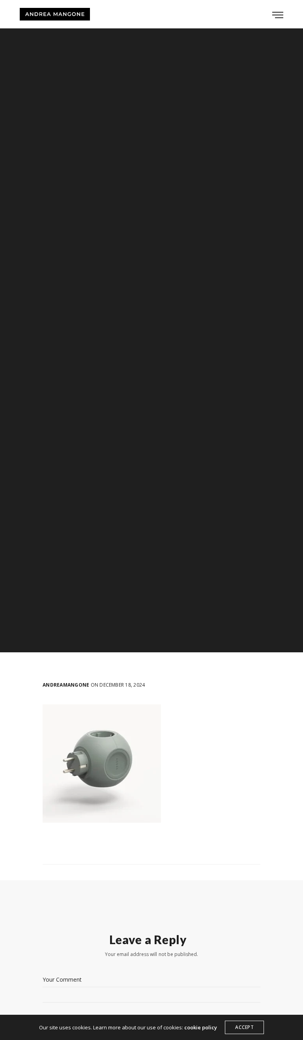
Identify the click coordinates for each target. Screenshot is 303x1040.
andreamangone (66, 685)
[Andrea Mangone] (55, 14)
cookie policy (200, 1027)
